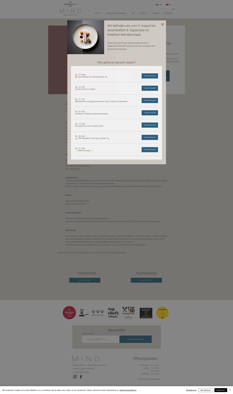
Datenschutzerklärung (128, 390)
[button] (162, 24)
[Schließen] (230, 390)
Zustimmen (220, 390)
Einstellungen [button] (191, 390)
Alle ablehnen (205, 390)
